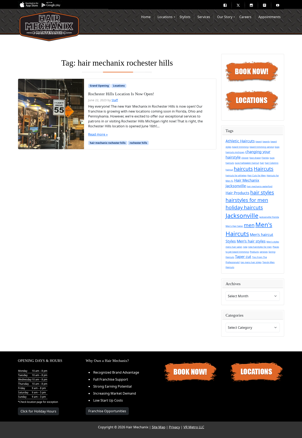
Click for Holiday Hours (38, 411)
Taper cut (243, 256)
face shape (255, 157)
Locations (119, 85)
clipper (245, 157)
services (264, 251)
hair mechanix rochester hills (108, 143)
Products (254, 251)
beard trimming (240, 146)
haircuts (243, 168)
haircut (229, 169)
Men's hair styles (251, 241)
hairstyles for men (247, 199)
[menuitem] (225, 5)
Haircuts (263, 168)
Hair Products (237, 192)
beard (259, 141)
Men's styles (272, 241)
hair (262, 162)
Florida (265, 157)
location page (34, 402)
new (245, 246)
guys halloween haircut (247, 162)
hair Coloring (271, 162)
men (249, 225)
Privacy (174, 427)
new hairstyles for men (260, 246)
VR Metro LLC (193, 427)
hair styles (262, 192)
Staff (115, 100)
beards (266, 141)
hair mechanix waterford (259, 186)
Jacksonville (242, 215)
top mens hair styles (251, 262)
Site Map (158, 427)
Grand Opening (99, 85)
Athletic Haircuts (240, 140)
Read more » (98, 134)
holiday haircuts (244, 207)
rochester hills (138, 143)
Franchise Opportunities (107, 411)
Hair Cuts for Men (256, 175)
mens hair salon (234, 246)
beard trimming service (262, 146)
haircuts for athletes (236, 175)
